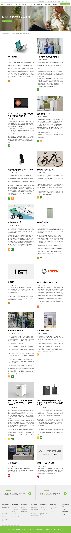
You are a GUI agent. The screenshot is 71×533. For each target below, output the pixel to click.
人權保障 (42, 507)
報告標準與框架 (53, 511)
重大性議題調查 (57, 1)
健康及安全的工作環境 (43, 514)
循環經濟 (23, 507)
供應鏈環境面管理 (15, 516)
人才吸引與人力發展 (43, 510)
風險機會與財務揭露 (34, 510)
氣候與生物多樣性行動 (34, 516)
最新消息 (52, 1)
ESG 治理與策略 (5, 504)
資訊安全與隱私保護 (5, 520)
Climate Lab (33, 519)
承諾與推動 (4, 511)
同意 (61, 529)
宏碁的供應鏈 (14, 507)
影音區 (48, 1)
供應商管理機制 (15, 509)
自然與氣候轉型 (34, 504)
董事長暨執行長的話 (5, 508)
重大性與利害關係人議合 (53, 508)
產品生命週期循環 (24, 509)
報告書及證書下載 (42, 1)
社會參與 (42, 516)
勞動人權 (13, 511)
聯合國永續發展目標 (5, 514)
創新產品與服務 (24, 511)
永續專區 (9, 4)
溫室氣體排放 (33, 513)
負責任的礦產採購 (15, 513)
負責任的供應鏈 (15, 504)
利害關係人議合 (53, 504)
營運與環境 (4, 516)
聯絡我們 (63, 1)
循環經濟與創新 (24, 504)
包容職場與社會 (43, 504)
